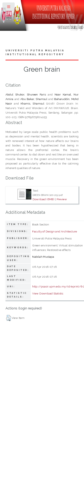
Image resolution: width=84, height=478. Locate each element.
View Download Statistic (47, 293)
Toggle (9, 7)
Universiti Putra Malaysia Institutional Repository (35, 52)
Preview (62, 199)
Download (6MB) (44, 199)
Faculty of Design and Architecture (54, 231)
